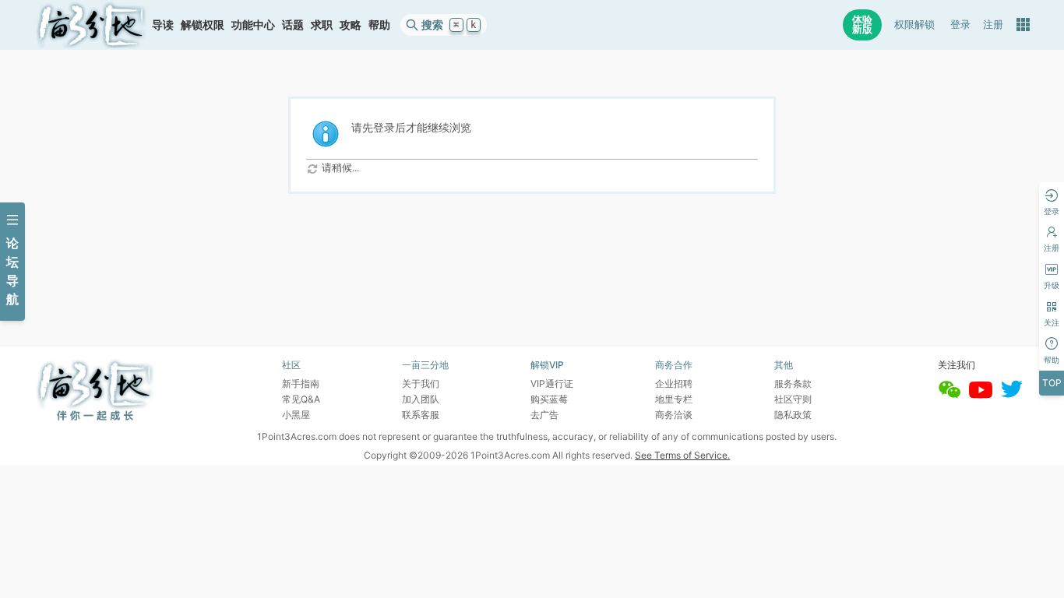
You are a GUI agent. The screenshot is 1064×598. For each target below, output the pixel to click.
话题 (293, 24)
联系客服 (420, 414)
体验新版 (862, 24)
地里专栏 (673, 399)
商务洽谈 (673, 414)
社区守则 (793, 399)
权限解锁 (914, 24)
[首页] (91, 25)
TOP (1052, 383)
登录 (960, 24)
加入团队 (420, 399)
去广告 (544, 414)
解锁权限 (202, 24)
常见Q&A (301, 399)
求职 (322, 24)
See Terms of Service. (682, 455)
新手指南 (300, 383)
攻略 (350, 24)
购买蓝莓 (549, 399)
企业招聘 (673, 383)
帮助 (379, 24)
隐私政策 (793, 414)
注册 (993, 24)
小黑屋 (296, 414)
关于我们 (420, 383)
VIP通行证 (551, 383)
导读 (163, 24)
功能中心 (253, 24)
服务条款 (793, 383)
